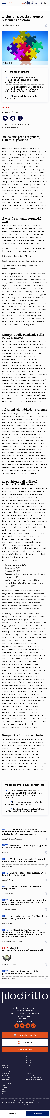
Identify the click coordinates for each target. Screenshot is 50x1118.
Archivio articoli (6, 1087)
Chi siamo (4, 1057)
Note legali (5, 1075)
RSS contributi (6, 1083)
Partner (28, 1065)
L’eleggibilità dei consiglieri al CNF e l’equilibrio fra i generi (24, 874)
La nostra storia (6, 1063)
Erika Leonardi (9, 965)
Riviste (4, 1092)
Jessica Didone (11, 112)
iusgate (7, 853)
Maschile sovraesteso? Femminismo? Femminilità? (22, 949)
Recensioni (29, 1073)
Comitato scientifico (31, 1059)
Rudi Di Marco (9, 978)
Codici (3, 1089)
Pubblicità (5, 1067)
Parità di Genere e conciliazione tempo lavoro (21, 887)
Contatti (4, 1059)
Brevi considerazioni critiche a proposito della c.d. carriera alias (21, 972)
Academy (4, 1085)
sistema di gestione (10, 127)
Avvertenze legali (7, 1071)
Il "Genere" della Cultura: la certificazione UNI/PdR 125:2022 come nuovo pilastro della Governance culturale (23, 794)
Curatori (28, 1061)
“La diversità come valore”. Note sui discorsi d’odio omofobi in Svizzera (24, 810)
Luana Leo (8, 866)
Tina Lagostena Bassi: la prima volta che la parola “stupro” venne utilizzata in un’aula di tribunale (24, 89)
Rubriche (4, 1094)
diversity (14, 124)
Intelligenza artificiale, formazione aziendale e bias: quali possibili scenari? (21, 79)
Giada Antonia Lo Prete (13, 942)
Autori (28, 1057)
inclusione (6, 124)
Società (5, 107)
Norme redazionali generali (34, 1077)
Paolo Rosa (8, 880)
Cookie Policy (5, 1079)
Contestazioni (6, 1073)
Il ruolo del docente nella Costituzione (21, 97)
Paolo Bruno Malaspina (13, 839)
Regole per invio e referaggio (34, 1079)
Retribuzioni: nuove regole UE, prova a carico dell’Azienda (23, 803)
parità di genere (24, 124)
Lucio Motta (8, 894)
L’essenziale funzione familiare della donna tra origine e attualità (24, 917)
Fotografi (28, 1063)
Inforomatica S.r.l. (7, 1061)
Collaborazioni (30, 1071)
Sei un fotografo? (31, 1075)
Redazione (5, 1065)
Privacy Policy (6, 1077)
